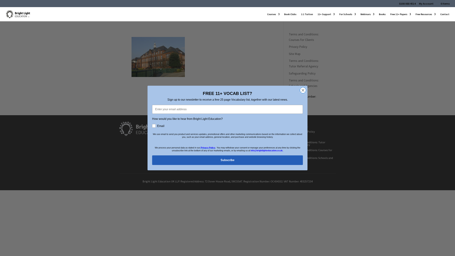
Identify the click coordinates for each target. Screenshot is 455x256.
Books (382, 14)
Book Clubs (290, 14)
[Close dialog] (303, 90)
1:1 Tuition (307, 14)
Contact (444, 14)
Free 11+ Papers (398, 14)
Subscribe (227, 160)
